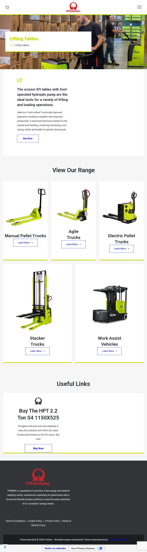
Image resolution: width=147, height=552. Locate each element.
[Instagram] (41, 512)
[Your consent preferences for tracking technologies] (5, 547)
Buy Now (27, 138)
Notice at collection (55, 548)
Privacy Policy (52, 521)
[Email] (46, 512)
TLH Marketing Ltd (118, 539)
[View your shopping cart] (7, 7)
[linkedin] (35, 512)
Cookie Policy (35, 521)
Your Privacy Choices (83, 548)
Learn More (24, 242)
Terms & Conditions (15, 521)
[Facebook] (30, 512)
